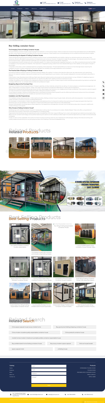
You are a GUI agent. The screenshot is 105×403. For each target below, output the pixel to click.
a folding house (62, 349)
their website (77, 63)
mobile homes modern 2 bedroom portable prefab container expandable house (36, 338)
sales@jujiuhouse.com (65, 3)
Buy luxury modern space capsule (60, 343)
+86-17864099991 (78, 3)
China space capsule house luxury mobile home (26, 327)
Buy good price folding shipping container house (71, 327)
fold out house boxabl (86, 343)
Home (10, 39)
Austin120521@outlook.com (49, 3)
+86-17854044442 (91, 3)
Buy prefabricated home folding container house (27, 343)
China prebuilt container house (74, 332)
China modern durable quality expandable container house (30, 332)
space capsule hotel (18, 349)
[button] (97, 151)
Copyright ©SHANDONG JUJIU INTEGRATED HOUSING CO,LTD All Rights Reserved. (27, 399)
